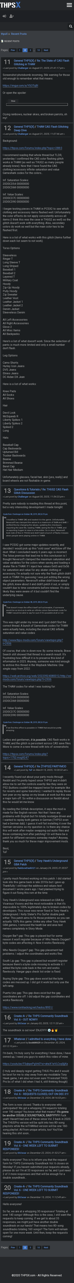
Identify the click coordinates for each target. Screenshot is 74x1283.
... (34, 50)
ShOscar (22, 1023)
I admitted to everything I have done (49, 1039)
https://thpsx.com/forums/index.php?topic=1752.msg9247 (25, 755)
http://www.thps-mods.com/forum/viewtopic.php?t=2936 (33, 641)
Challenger (23, 68)
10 (38, 50)
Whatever (19, 1039)
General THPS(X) (24, 60)
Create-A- (20, 1016)
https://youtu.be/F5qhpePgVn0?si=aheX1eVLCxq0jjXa (35, 1063)
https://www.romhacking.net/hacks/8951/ (28, 1007)
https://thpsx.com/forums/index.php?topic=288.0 (32, 148)
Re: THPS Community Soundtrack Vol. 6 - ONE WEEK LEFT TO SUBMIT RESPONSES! (35, 1145)
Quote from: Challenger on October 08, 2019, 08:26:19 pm (25, 514)
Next (46, 50)
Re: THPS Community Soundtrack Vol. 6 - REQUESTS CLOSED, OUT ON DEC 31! (41, 1092)
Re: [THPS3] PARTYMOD (51, 766)
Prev (13, 50)
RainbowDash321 (27, 868)
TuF (30, 770)
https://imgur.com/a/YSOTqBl (20, 85)
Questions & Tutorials (27, 489)
